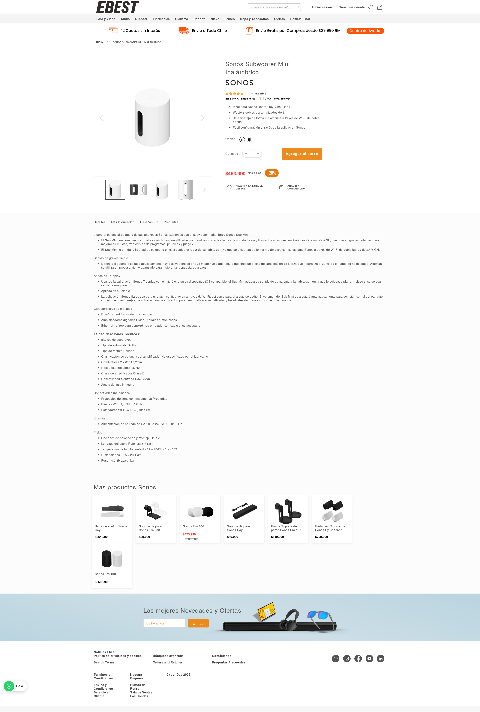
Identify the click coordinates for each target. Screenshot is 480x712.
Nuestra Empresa (136, 676)
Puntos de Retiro (138, 687)
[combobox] (274, 7)
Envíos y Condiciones (103, 687)
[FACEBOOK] (358, 658)
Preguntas (171, 222)
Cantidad (231, 154)
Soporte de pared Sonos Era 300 (151, 528)
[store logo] (118, 7)
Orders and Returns (168, 662)
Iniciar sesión (322, 7)
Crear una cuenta (352, 7)
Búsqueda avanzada (168, 656)
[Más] (259, 154)
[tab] (100, 223)
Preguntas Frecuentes (229, 662)
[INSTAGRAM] (347, 658)
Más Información (122, 222)
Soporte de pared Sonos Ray (239, 528)
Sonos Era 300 (193, 526)
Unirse (198, 623)
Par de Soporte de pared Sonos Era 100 (286, 528)
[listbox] (279, 140)
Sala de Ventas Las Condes (141, 694)
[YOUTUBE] (369, 658)
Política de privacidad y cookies (118, 656)
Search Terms (104, 662)
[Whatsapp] (335, 658)
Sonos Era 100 (105, 574)
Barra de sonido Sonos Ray (111, 528)
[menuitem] (106, 18)
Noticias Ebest (105, 652)
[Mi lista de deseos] (370, 7)
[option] (242, 139)
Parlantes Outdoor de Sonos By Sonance (330, 528)
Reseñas (149, 222)
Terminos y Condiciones (103, 676)
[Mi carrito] (379, 7)
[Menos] (245, 154)
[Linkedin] (380, 658)
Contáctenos (221, 656)
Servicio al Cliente (102, 694)
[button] (101, 118)
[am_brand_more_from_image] (112, 511)
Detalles (100, 222)
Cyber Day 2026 (178, 674)
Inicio (99, 42)
